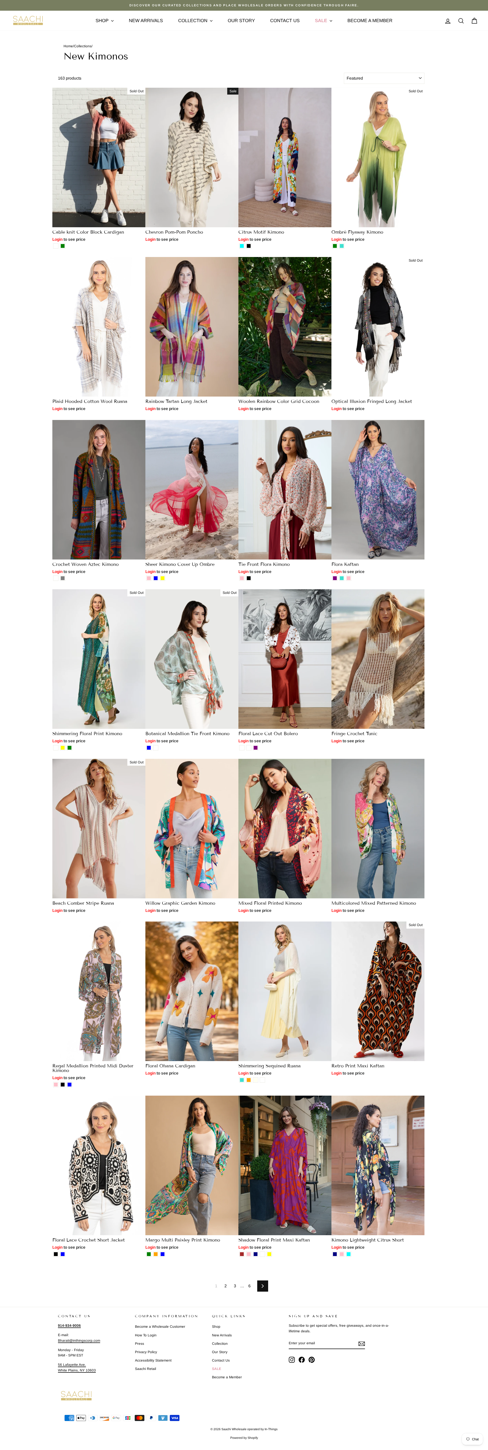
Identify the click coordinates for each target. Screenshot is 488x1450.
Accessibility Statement (153, 1360)
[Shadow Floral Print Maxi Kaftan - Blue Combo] (262, 1254)
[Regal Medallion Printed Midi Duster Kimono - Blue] (69, 1084)
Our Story (241, 20)
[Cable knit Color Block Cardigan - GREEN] (62, 246)
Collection (193, 20)
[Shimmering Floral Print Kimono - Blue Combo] (55, 747)
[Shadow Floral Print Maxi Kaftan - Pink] (248, 1254)
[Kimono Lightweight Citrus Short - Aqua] (348, 1254)
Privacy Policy (146, 1352)
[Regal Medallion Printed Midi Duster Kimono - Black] (62, 1084)
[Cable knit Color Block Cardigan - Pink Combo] (55, 246)
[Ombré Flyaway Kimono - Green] (334, 246)
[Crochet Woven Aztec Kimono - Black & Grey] (62, 578)
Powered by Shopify (244, 1438)
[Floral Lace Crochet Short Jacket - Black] (55, 1254)
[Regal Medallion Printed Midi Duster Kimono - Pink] (55, 1084)
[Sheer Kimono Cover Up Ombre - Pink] (148, 578)
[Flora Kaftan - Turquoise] (341, 578)
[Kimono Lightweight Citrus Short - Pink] (341, 1254)
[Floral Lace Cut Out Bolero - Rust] (248, 747)
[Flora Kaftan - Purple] (334, 578)
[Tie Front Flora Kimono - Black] (248, 578)
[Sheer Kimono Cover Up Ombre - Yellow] (162, 578)
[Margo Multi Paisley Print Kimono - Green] (148, 1254)
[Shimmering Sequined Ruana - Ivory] (255, 1080)
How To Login (146, 1335)
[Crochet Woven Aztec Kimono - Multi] (55, 578)
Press (139, 1344)
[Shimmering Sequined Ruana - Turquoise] (241, 1080)
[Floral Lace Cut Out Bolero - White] (241, 747)
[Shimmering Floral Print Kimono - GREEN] (69, 747)
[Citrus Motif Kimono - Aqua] (241, 246)
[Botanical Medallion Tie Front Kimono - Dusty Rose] (155, 747)
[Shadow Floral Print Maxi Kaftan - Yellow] (269, 1254)
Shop (103, 20)
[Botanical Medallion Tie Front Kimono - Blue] (148, 747)
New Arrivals (146, 20)
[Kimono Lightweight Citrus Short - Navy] (334, 1254)
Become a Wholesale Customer (160, 1326)
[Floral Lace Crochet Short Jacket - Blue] (62, 1254)
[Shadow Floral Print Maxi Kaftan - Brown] (241, 1254)
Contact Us (285, 20)
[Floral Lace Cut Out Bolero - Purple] (255, 747)
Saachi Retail (145, 1369)
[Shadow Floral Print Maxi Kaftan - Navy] (255, 1254)
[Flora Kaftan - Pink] (348, 578)
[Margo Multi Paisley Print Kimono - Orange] (155, 1254)
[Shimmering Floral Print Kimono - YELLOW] (62, 747)
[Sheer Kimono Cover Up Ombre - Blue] (155, 578)
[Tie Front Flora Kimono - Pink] (241, 578)
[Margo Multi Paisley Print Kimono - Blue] (162, 1254)
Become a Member (369, 20)
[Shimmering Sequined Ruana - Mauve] (262, 1080)
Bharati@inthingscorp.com (79, 1340)
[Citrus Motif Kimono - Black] (248, 246)
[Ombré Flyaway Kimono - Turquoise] (341, 246)
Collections (83, 46)
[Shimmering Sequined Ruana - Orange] (248, 1080)
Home (68, 46)
